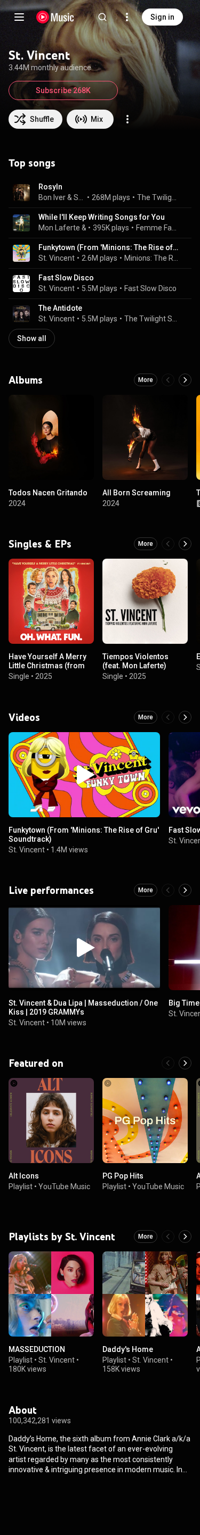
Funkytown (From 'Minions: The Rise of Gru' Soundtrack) (108, 247)
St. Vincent (79, 197)
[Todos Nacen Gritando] (51, 437)
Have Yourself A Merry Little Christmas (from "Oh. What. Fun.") (47, 665)
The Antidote (60, 308)
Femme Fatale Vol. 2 (157, 227)
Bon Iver (52, 197)
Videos (24, 717)
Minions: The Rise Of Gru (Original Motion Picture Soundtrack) (151, 258)
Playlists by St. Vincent (62, 1236)
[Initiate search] (102, 17)
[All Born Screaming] (145, 437)
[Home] (55, 17)
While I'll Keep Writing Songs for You (101, 217)
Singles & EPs (40, 543)
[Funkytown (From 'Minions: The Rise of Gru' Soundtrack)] (84, 774)
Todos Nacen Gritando (48, 492)
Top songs (32, 162)
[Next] (185, 380)
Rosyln (50, 186)
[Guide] (19, 17)
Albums (26, 380)
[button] (21, 192)
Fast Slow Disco (66, 277)
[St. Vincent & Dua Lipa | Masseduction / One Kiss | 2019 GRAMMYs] (84, 947)
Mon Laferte (59, 227)
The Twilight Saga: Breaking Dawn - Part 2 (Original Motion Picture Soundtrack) (151, 318)
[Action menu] (127, 119)
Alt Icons (24, 1176)
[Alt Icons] (51, 1120)
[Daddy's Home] (145, 1294)
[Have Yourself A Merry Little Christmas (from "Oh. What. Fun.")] (51, 601)
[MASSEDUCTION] (51, 1294)
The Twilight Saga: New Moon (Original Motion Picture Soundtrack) (158, 197)
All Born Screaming (136, 492)
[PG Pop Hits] (145, 1120)
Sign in (162, 17)
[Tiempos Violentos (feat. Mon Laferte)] (145, 601)
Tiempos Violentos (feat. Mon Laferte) (135, 661)
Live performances (51, 890)
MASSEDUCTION (37, 1349)
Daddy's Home (127, 1349)
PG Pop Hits (122, 1176)
